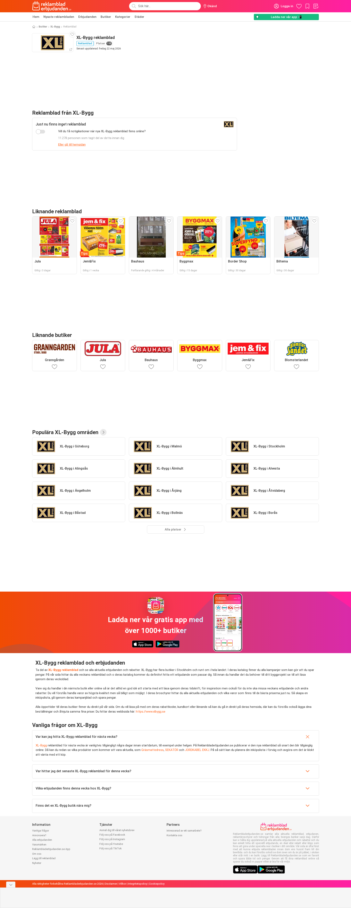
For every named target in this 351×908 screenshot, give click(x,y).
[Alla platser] (103, 432)
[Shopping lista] (315, 6)
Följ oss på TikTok (110, 848)
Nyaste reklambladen (58, 17)
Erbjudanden (87, 17)
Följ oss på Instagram (112, 839)
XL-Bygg (55, 26)
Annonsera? (39, 835)
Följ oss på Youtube (111, 843)
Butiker (106, 17)
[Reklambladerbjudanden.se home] (51, 6)
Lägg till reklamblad (44, 858)
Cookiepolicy (157, 883)
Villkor (122, 883)
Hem (36, 17)
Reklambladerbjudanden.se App (51, 849)
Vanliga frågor (40, 830)
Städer (139, 17)
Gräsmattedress (152, 750)
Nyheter (36, 863)
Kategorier (122, 17)
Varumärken (39, 844)
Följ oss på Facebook (112, 834)
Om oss (36, 853)
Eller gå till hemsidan (72, 144)
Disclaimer (111, 883)
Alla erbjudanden (42, 839)
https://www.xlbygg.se (150, 711)
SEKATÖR (171, 750)
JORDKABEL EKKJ (197, 750)
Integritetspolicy (137, 883)
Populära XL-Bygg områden (65, 432)
